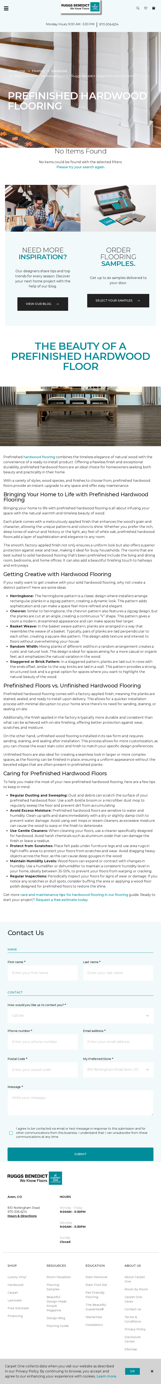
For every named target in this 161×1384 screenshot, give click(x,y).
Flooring (38, 71)
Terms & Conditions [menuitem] (133, 1319)
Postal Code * (17, 1058)
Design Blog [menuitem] (56, 1318)
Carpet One (16, 71)
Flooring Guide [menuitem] (58, 1326)
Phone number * (20, 1030)
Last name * (91, 962)
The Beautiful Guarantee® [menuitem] (96, 1307)
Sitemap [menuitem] (131, 1349)
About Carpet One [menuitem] (135, 1279)
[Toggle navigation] (6, 8)
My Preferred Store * (98, 1058)
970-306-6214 (108, 24)
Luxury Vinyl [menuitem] (17, 1277)
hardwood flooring (39, 457)
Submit (80, 1154)
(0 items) (153, 8)
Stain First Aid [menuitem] (96, 1285)
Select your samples (114, 300)
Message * (15, 1086)
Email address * (94, 1030)
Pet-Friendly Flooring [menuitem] (95, 1295)
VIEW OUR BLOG (38, 304)
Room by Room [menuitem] (136, 1289)
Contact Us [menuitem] (133, 1309)
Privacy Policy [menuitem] (135, 1329)
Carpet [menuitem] (13, 1293)
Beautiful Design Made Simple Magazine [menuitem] (57, 1303)
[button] (138, 8)
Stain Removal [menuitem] (96, 1277)
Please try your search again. (80, 167)
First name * (16, 962)
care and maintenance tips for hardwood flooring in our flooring (74, 895)
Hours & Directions (22, 1216)
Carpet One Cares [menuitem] (133, 1299)
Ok (132, 1371)
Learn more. (106, 1376)
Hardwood (59, 71)
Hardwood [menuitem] (15, 1285)
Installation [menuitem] (94, 1325)
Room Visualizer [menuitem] (59, 1277)
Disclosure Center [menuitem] (133, 1339)
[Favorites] (146, 8)
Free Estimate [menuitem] (18, 1308)
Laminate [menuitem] (15, 1300)
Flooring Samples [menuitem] (53, 1287)
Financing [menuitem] (15, 1316)
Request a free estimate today (62, 900)
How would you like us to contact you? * (37, 1005)
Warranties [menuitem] (94, 1317)
